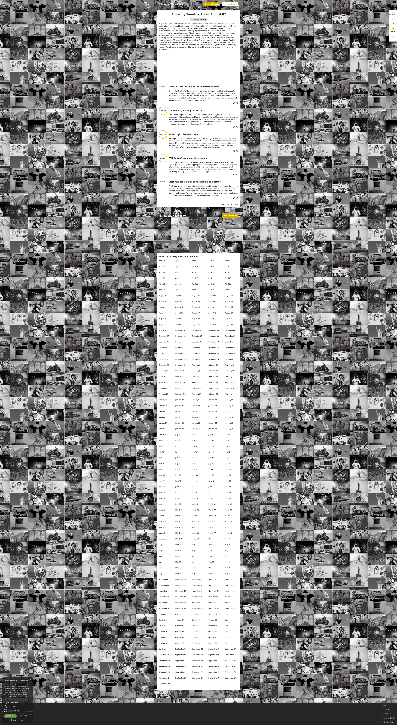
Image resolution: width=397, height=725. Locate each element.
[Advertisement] (198, 66)
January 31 (163, 434)
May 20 (211, 562)
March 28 (228, 533)
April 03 (195, 261)
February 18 (213, 382)
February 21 (180, 388)
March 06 (195, 510)
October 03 (196, 614)
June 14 (162, 487)
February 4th (230, 394)
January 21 (163, 423)
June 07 (211, 475)
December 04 (230, 330)
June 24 (162, 498)
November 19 (213, 597)
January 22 (179, 423)
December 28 (213, 359)
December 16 (180, 348)
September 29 (230, 678)
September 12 (197, 660)
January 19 (212, 417)
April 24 (211, 284)
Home (384, 705)
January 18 (196, 417)
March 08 (228, 510)
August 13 (196, 307)
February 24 (229, 388)
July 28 (211, 463)
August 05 (229, 295)
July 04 (227, 434)
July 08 (211, 440)
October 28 (196, 643)
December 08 (213, 336)
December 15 (164, 348)
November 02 (180, 579)
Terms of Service (388, 718)
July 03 (211, 434)
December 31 (180, 365)
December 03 (213, 330)
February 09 (229, 371)
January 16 (163, 417)
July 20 (161, 458)
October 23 (196, 637)
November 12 (180, 591)
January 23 (196, 423)
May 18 (178, 562)
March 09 (162, 516)
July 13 (211, 446)
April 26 (162, 290)
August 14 (212, 307)
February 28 (213, 394)
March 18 (228, 521)
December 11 (180, 342)
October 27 (179, 643)
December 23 (213, 353)
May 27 (161, 573)
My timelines (230, 4)
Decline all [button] (24, 716)
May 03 (178, 545)
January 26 (163, 429)
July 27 (194, 463)
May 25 (211, 568)
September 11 (180, 660)
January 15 (229, 411)
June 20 (178, 492)
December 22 (197, 353)
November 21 (164, 602)
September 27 (197, 678)
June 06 (195, 475)
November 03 (197, 579)
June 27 (211, 498)
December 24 (230, 353)
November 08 (197, 585)
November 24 (213, 602)
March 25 (179, 533)
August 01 (163, 295)
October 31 (163, 649)
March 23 (228, 527)
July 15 (161, 452)
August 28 (196, 324)
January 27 (179, 429)
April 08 (195, 266)
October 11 (163, 626)
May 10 (211, 550)
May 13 (178, 556)
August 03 (196, 295)
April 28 (195, 290)
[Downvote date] (237, 103)
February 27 (196, 394)
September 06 (180, 655)
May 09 (194, 550)
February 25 (163, 394)
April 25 (228, 284)
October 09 (212, 620)
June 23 (228, 492)
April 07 (178, 266)
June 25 (178, 498)
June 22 (211, 492)
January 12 (179, 411)
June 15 (178, 487)
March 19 (162, 527)
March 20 (179, 527)
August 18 (196, 313)
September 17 (197, 666)
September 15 (164, 666)
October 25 (229, 637)
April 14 (211, 272)
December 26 (180, 359)
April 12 (178, 272)
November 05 (230, 579)
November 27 (180, 608)
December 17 (197, 348)
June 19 (162, 492)
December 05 (164, 336)
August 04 (212, 295)
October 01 (163, 614)
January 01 (163, 400)
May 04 (194, 545)
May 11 (228, 550)
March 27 (212, 533)
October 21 (163, 637)
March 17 (212, 521)
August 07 (179, 301)
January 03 (196, 400)
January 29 (212, 429)
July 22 (194, 458)
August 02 (179, 295)
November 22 (180, 602)
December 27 (197, 359)
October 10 (229, 620)
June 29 (162, 504)
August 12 (179, 307)
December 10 (164, 342)
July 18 (211, 452)
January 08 (196, 405)
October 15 (229, 626)
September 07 (197, 655)
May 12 (161, 556)
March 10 (179, 516)
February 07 (196, 371)
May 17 (161, 562)
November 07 (180, 585)
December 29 (230, 359)
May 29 (194, 573)
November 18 (197, 597)
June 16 (195, 487)
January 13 (196, 411)
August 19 (212, 313)
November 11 (164, 591)
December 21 (180, 353)
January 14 (212, 411)
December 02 (197, 330)
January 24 (212, 423)
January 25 (229, 423)
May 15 (211, 556)
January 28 (196, 429)
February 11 (180, 376)
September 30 (164, 684)
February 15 (163, 382)
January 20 (229, 417)
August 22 (179, 319)
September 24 (230, 672)
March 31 (195, 539)
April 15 (228, 272)
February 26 (180, 394)
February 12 (196, 376)
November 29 (213, 608)
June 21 (195, 492)
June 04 (162, 475)
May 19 (194, 562)
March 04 (162, 510)
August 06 (163, 301)
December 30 (164, 365)
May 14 (194, 556)
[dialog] (17, 700)
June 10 (178, 481)
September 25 (164, 678)
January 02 (179, 400)
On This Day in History (198, 19)
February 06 (180, 371)
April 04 (211, 261)
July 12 (194, 446)
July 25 (161, 463)
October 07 (179, 620)
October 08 (196, 620)
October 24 (212, 637)
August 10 (229, 301)
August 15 (229, 307)
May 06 (228, 545)
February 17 (196, 382)
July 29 (227, 463)
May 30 (211, 573)
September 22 (197, 672)
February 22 (196, 388)
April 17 (178, 278)
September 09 (230, 655)
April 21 (162, 284)
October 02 (179, 614)
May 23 (178, 568)
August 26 (163, 324)
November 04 (213, 579)
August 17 (179, 313)
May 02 (161, 545)
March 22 (212, 527)
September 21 (180, 672)
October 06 (163, 620)
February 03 (229, 365)
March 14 (162, 521)
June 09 (162, 481)
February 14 (229, 376)
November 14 (213, 591)
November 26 (164, 608)
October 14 (212, 626)
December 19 (230, 348)
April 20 (228, 278)
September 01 (180, 649)
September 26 (180, 678)
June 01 (195, 469)
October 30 (229, 643)
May (210, 539)
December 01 (180, 330)
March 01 (195, 504)
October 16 (163, 631)
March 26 (195, 533)
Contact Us (386, 714)
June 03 (228, 469)
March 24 (162, 533)
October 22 (179, 637)
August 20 (229, 313)
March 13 (228, 516)
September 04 (230, 649)
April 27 (178, 290)
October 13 (196, 626)
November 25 (230, 602)
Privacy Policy (387, 722)
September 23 (213, 672)
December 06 (180, 336)
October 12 (179, 626)
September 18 (213, 666)
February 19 (229, 382)
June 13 (228, 481)
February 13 (213, 376)
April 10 (228, 266)
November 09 (213, 585)
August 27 (179, 324)
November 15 (230, 591)
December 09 (230, 336)
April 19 (211, 278)
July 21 (178, 458)
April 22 (178, 284)
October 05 (229, 614)
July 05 (161, 440)
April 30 (228, 290)
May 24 (194, 568)
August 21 (163, 319)
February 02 (213, 365)
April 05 (228, 261)
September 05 (164, 655)
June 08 (228, 475)
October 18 (196, 631)
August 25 (229, 319)
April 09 (211, 266)
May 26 (228, 568)
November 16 (164, 597)
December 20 (164, 353)
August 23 (196, 319)
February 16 (180, 382)
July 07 (194, 440)
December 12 (197, 342)
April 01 (162, 261)
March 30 (179, 539)
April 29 (211, 290)
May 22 (161, 568)
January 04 (212, 400)
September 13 (213, 660)
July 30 (161, 469)
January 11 (163, 411)
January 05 (229, 400)
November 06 (164, 585)
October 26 (163, 643)
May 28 (178, 573)
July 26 (178, 463)
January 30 (229, 429)
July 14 (227, 446)
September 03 (213, 649)
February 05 (163, 371)
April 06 (162, 266)
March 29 (162, 539)
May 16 (228, 556)
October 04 (212, 614)
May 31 (228, 573)
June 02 (211, 469)
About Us (386, 710)
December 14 (230, 342)
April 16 (162, 278)
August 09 (212, 301)
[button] (17, 720)
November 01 (164, 579)
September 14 (230, 660)
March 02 (212, 504)
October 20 (229, 631)
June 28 (228, 498)
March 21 (195, 527)
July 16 (178, 452)
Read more (7, 698)
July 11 (178, 446)
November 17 (180, 597)
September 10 (164, 660)
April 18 (195, 278)
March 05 (179, 510)
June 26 (195, 498)
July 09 (227, 440)
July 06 (178, 440)
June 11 (195, 481)
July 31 (178, 469)
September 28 (213, 678)
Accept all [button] (10, 716)
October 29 (212, 643)
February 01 (196, 365)
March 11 (195, 516)
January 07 (179, 405)
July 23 (211, 458)
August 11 (163, 307)
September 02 (197, 649)
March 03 (228, 504)
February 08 (213, 371)
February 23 (213, 388)
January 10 (229, 405)
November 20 (230, 597)
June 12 (211, 481)
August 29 (212, 324)
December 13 (213, 342)
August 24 (212, 319)
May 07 (161, 550)
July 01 (178, 434)
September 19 (230, 666)
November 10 (230, 585)
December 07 (197, 336)
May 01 (228, 539)
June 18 (228, 487)
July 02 (194, 434)
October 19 (212, 631)
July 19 (227, 452)
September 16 (180, 666)
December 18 (213, 348)
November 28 (197, 608)
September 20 (164, 672)
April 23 (195, 284)
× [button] (31, 679)
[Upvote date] (234, 103)
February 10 (163, 376)
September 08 (213, 655)
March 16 (195, 521)
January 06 (163, 405)
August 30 (229, 324)
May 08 (178, 550)
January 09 (212, 405)
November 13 (197, 591)
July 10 (161, 446)
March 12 (212, 516)
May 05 (211, 545)
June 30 (178, 504)
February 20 (163, 388)
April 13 (195, 272)
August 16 (163, 313)
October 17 (179, 631)
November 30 (230, 608)
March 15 (179, 521)
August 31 (163, 330)
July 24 (227, 458)
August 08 (196, 301)
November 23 (197, 602)
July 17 (194, 452)
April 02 (178, 261)
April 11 (162, 272)
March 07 (212, 510)
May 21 (228, 562)
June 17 (211, 487)
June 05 (178, 475)
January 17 (179, 417)
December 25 (164, 359)
